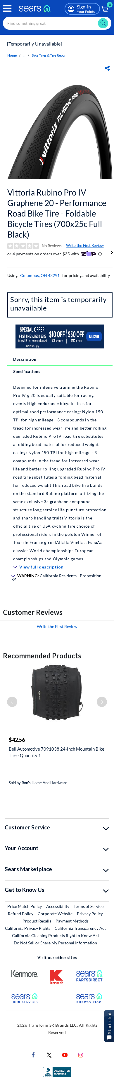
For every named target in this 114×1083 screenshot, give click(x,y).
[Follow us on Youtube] (65, 1054)
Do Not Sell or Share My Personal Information (55, 942)
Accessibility (57, 906)
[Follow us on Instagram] (81, 1054)
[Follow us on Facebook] (33, 1054)
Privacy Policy (90, 913)
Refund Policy (20, 913)
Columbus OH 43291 (40, 275)
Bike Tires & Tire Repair (49, 55)
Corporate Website (55, 913)
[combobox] (57, 23)
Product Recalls (37, 920)
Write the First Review (85, 245)
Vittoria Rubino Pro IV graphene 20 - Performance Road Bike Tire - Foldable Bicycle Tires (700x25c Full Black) (56, 213)
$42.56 (17, 740)
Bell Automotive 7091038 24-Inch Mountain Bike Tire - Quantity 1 (56, 752)
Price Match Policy (24, 906)
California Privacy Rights (27, 928)
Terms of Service (88, 906)
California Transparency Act (80, 928)
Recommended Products (42, 655)
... (24, 55)
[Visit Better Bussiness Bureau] (57, 1071)
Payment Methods (72, 920)
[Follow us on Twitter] (49, 1054)
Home (12, 55)
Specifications (26, 371)
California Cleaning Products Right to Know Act (55, 935)
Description (24, 359)
